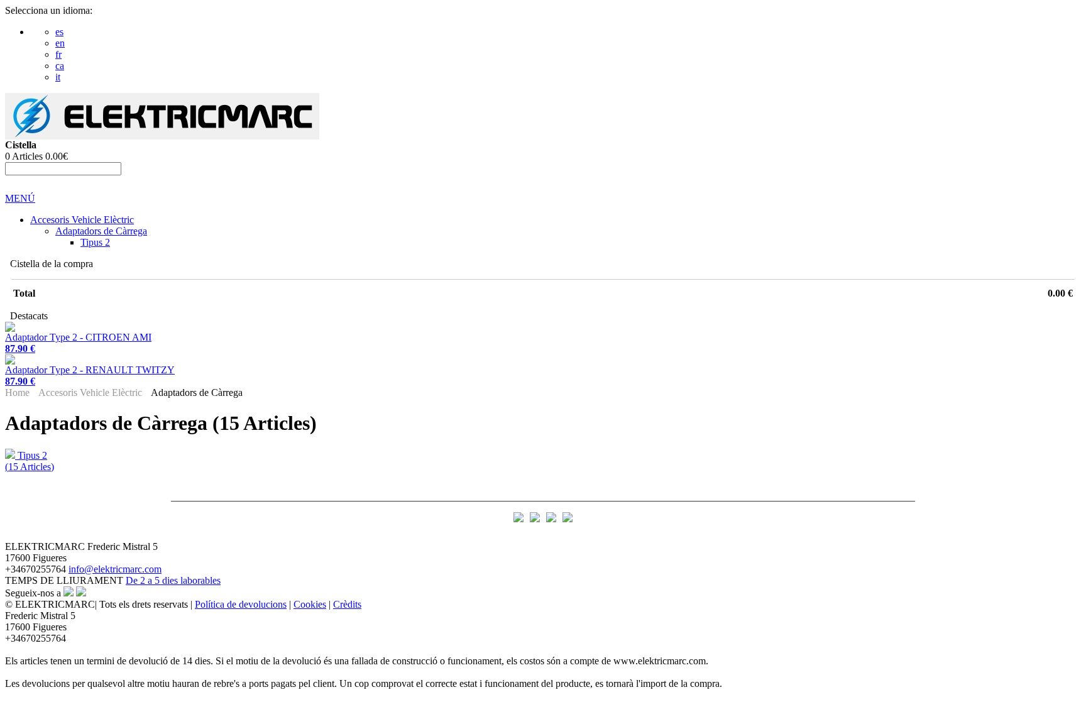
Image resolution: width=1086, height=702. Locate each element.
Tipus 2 (95, 242)
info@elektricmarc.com (115, 569)
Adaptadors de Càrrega (101, 231)
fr (58, 54)
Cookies (309, 604)
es (59, 31)
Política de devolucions (241, 604)
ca (59, 65)
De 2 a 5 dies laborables (173, 580)
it (57, 77)
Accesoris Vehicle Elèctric (82, 219)
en (60, 43)
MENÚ (20, 198)
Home (17, 392)
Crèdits (347, 604)
